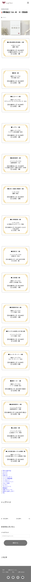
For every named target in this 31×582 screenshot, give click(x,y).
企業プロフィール (7, 489)
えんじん (5, 472)
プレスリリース (7, 486)
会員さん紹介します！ (9, 491)
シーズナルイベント (8, 481)
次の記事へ (19, 518)
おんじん (5, 473)
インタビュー (6, 480)
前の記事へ (6, 518)
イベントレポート (7, 477)
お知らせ (5, 475)
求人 (4, 492)
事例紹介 (4, 17)
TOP (3, 570)
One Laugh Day (7, 470)
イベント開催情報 (7, 478)
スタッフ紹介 (6, 483)
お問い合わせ (21, 572)
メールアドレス (5, 532)
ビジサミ (5, 484)
